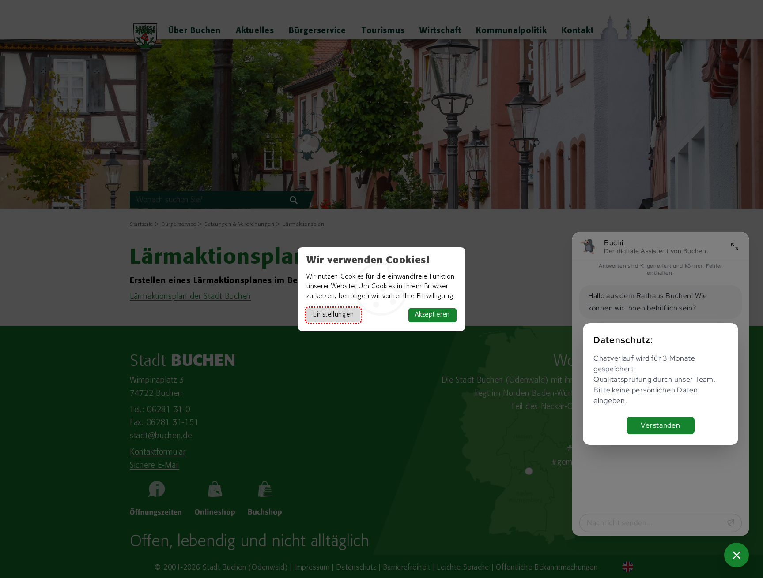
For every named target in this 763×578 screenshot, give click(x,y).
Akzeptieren (432, 315)
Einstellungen (333, 315)
